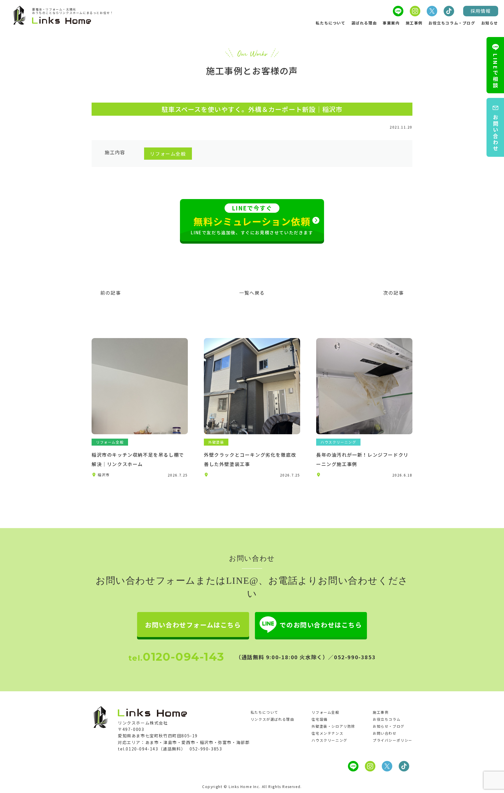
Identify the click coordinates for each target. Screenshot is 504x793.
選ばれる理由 (364, 23)
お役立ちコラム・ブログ (451, 23)
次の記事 (393, 292)
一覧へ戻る (252, 292)
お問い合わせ (385, 733)
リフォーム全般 (325, 712)
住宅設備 (319, 719)
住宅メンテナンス (327, 733)
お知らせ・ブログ (389, 726)
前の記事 (110, 292)
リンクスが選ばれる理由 (272, 719)
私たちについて (330, 23)
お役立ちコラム (386, 719)
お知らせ (489, 23)
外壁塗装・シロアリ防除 (333, 726)
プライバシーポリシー (392, 740)
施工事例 (414, 23)
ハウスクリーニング (329, 740)
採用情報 (480, 10)
